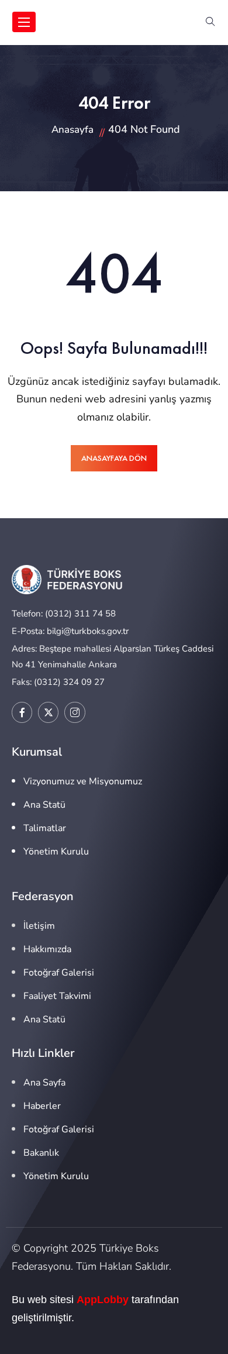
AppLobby (103, 1299)
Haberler (42, 1106)
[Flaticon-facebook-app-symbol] (22, 712)
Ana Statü (44, 804)
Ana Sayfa (44, 1082)
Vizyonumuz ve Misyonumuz (82, 781)
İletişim (39, 925)
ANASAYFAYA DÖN (114, 458)
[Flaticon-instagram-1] (74, 712)
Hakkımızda (47, 949)
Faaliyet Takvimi (57, 996)
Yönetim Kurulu (56, 851)
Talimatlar (44, 828)
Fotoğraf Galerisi (58, 972)
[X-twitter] (48, 712)
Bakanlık (41, 1152)
